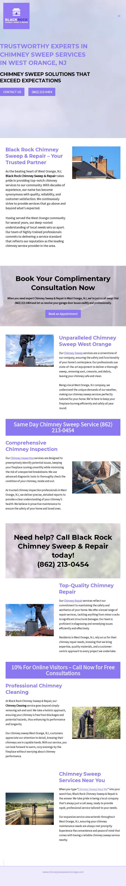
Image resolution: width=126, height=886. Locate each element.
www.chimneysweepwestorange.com (63, 872)
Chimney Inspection (22, 458)
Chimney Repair (73, 600)
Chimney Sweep (73, 353)
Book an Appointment (63, 314)
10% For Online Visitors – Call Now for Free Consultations (63, 670)
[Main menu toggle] (119, 16)
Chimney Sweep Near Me (92, 789)
